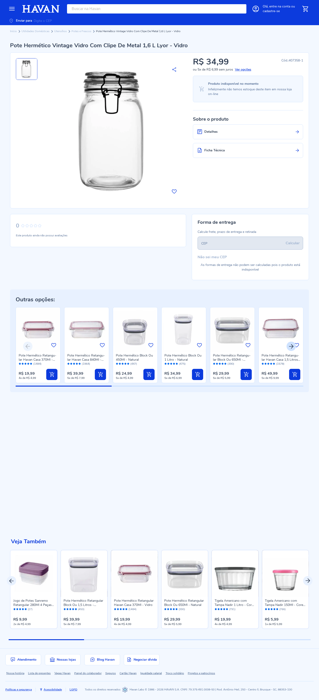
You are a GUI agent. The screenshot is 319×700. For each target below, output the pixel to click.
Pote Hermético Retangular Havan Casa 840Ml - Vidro (86, 359)
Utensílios (60, 31)
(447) (133, 364)
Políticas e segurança (18, 689)
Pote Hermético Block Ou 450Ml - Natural (134, 357)
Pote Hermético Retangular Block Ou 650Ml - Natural (232, 359)
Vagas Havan (62, 673)
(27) (30, 609)
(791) (232, 609)
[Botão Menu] (12, 9)
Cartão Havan (128, 673)
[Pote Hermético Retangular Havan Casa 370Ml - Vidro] (134, 573)
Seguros (110, 673)
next (307, 580)
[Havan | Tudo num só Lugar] (41, 9)
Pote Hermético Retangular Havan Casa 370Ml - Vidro (37, 359)
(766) (282, 609)
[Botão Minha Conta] (255, 9)
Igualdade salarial (151, 673)
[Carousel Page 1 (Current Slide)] (46, 639)
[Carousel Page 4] (272, 639)
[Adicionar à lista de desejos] (174, 191)
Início (14, 31)
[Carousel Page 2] (122, 639)
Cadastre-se (271, 11)
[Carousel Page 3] (197, 639)
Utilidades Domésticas (35, 31)
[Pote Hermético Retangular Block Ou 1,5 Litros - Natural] (84, 573)
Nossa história (15, 673)
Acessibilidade (53, 689)
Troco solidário (175, 673)
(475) (182, 364)
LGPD (73, 689)
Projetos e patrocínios (201, 673)
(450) (81, 609)
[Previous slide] (27, 346)
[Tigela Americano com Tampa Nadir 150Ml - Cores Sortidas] (285, 573)
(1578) (280, 364)
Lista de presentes (39, 673)
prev (11, 580)
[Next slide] (291, 346)
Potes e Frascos (81, 31)
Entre (279, 6)
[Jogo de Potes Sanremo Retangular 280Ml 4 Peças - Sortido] (34, 573)
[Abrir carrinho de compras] (305, 9)
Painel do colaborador (88, 673)
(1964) (86, 364)
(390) (230, 364)
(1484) (37, 364)
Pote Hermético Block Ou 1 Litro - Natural (183, 357)
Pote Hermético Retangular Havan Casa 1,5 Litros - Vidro (281, 359)
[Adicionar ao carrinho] (51, 374)
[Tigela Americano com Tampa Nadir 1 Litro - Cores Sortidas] (235, 573)
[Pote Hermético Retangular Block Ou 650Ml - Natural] (184, 573)
